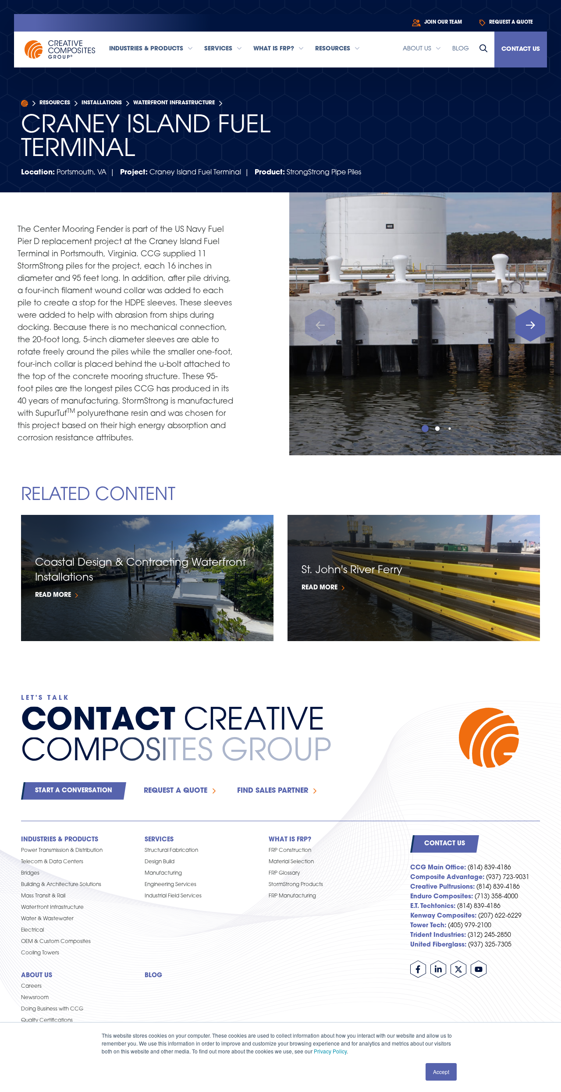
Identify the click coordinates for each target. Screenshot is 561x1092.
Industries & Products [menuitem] (59, 840)
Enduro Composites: (441, 896)
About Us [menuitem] (36, 975)
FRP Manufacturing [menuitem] (292, 896)
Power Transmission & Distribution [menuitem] (62, 850)
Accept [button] (441, 1071)
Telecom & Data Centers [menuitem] (52, 862)
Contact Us (520, 49)
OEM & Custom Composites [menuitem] (56, 941)
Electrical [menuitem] (32, 930)
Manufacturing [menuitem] (163, 873)
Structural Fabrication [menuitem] (171, 850)
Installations (102, 103)
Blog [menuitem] (153, 975)
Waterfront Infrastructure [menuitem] (52, 907)
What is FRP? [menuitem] (290, 840)
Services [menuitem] (159, 840)
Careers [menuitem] (31, 986)
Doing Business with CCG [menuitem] (52, 1009)
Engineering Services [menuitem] (170, 884)
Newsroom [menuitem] (35, 997)
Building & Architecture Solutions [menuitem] (61, 884)
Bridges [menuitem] (30, 873)
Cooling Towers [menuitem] (40, 953)
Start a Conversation (73, 790)
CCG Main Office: (438, 868)
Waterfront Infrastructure (174, 103)
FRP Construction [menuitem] (290, 850)
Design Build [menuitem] (159, 862)
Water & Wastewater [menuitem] (47, 919)
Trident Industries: (438, 935)
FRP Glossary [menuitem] (284, 873)
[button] (530, 325)
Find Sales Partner (272, 790)
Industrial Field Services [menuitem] (173, 896)
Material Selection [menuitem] (291, 862)
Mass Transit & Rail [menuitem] (43, 896)
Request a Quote (175, 790)
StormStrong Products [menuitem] (296, 884)
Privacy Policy (330, 1051)
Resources (54, 103)
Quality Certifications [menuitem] (47, 1020)
